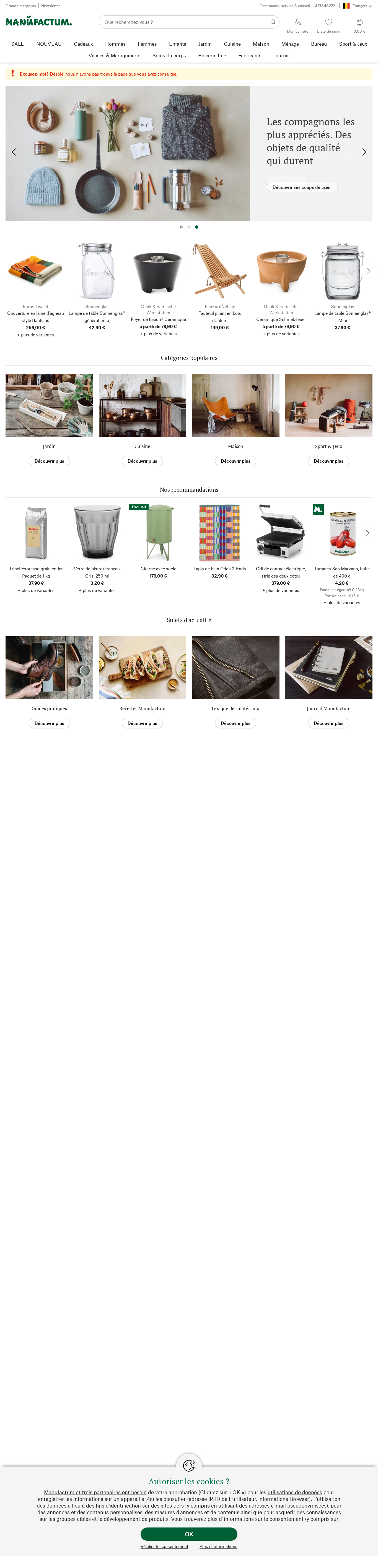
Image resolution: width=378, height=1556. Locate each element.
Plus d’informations (218, 1546)
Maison (235, 446)
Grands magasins (21, 5)
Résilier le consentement (164, 1546)
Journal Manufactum (329, 708)
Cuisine (142, 446)
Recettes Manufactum (142, 708)
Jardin (49, 446)
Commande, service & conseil (298, 5)
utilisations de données (295, 1492)
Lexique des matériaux (235, 708)
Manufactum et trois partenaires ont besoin (95, 1492)
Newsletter (50, 5)
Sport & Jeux (328, 446)
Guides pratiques (49, 708)
